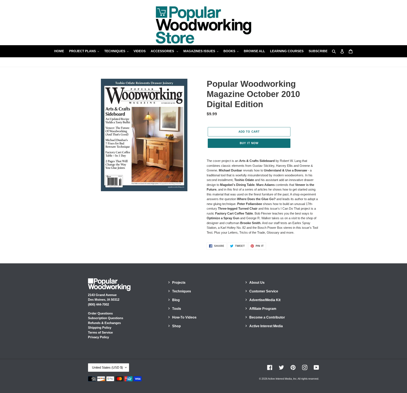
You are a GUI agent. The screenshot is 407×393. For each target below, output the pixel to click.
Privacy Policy (98, 337)
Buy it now (249, 143)
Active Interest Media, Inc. (282, 378)
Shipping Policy (99, 327)
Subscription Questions (105, 318)
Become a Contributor (267, 317)
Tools (176, 308)
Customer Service (263, 291)
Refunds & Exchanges (104, 323)
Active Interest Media (266, 326)
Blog (176, 300)
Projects (178, 282)
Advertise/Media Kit (264, 300)
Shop (176, 326)
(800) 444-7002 (98, 304)
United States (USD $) (107, 367)
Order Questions (100, 313)
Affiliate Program (262, 308)
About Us (257, 282)
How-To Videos (184, 317)
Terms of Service (100, 332)
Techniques (181, 291)
